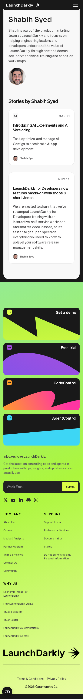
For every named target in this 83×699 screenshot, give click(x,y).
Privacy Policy (56, 679)
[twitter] (5, 500)
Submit (70, 486)
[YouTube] (13, 500)
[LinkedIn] (21, 500)
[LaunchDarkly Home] (26, 5)
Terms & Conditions (30, 679)
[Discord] (28, 500)
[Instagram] (36, 500)
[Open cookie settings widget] (7, 692)
